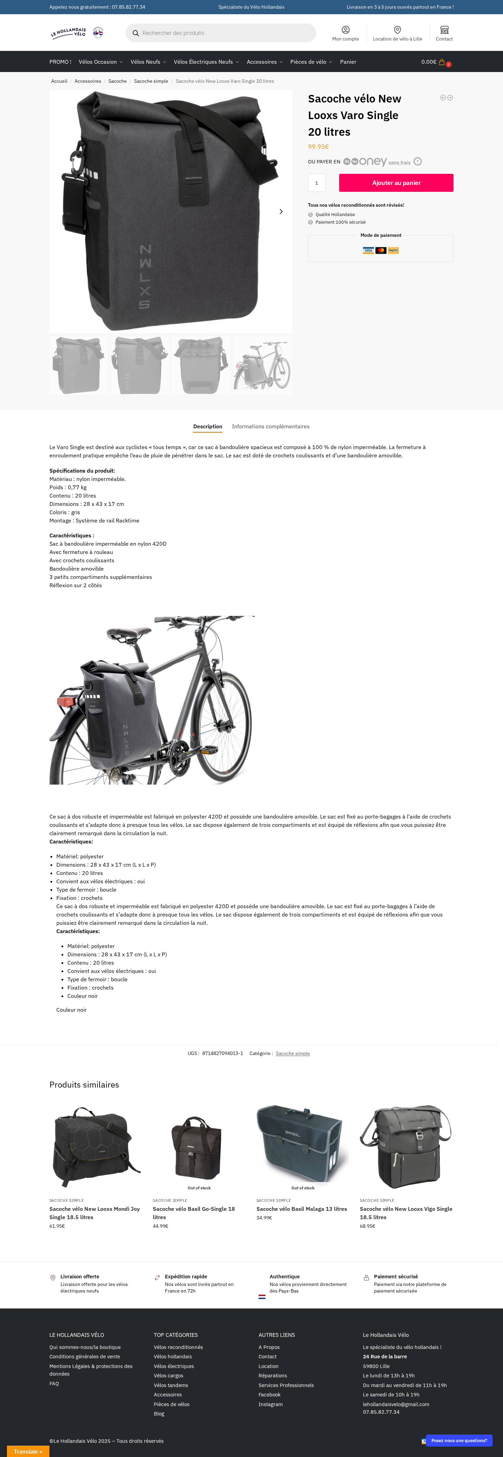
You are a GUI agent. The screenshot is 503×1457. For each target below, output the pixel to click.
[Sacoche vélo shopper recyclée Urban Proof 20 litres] (443, 97)
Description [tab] (207, 426)
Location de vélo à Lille (397, 39)
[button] (437, 61)
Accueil (59, 81)
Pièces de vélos (171, 1404)
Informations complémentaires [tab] (271, 426)
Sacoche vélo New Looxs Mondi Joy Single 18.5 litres (94, 1213)
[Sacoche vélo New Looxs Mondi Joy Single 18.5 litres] (96, 1147)
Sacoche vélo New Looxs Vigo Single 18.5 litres (406, 1213)
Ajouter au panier (396, 183)
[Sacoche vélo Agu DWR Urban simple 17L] (450, 97)
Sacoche (118, 81)
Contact (444, 39)
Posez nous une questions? (459, 1440)
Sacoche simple (151, 81)
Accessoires (88, 81)
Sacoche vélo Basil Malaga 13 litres (302, 1208)
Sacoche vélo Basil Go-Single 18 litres (194, 1213)
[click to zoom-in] (170, 211)
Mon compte (345, 39)
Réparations (273, 1375)
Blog (159, 1413)
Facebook (270, 1394)
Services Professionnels (286, 1385)
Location (269, 1366)
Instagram (271, 1404)
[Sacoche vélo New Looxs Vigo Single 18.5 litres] (406, 1147)
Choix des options (95, 1244)
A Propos (269, 1347)
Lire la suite (199, 1241)
